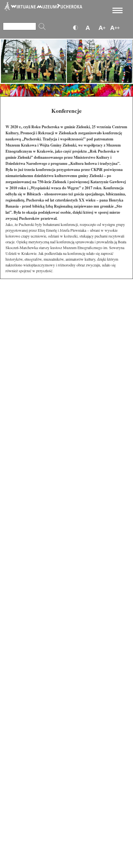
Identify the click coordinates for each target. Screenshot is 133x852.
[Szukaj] (42, 26)
